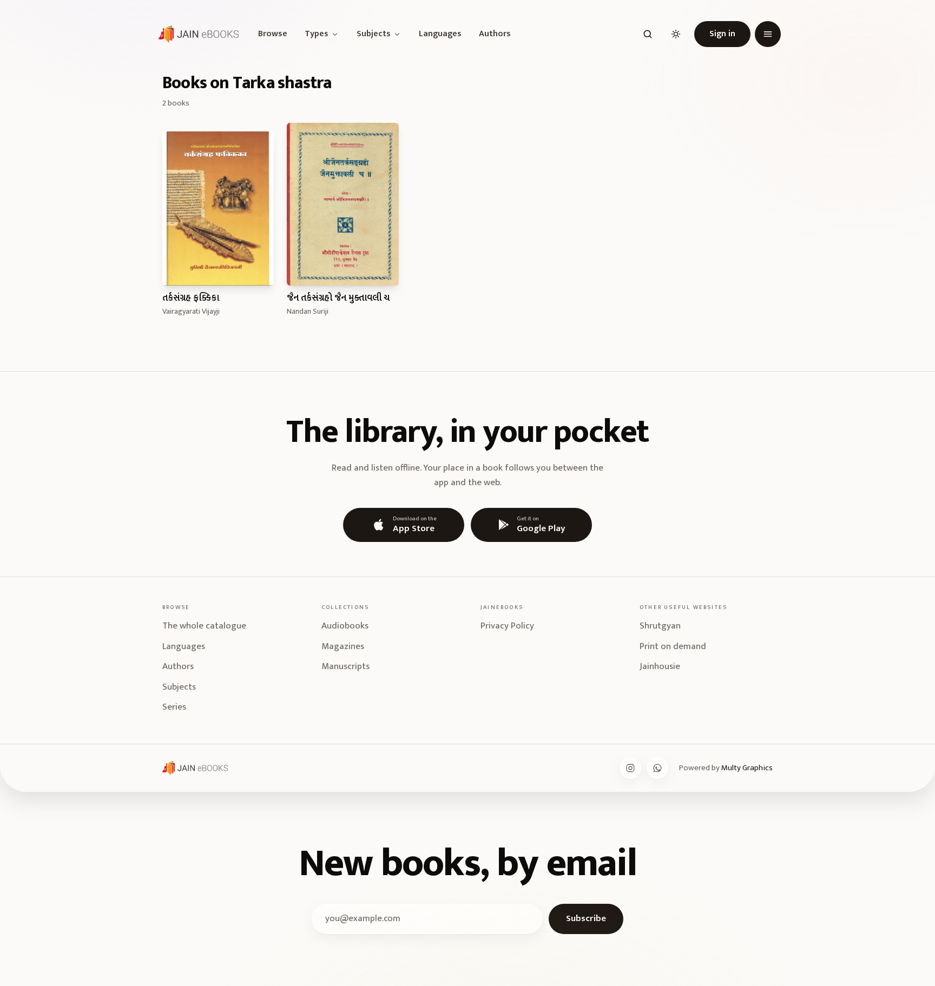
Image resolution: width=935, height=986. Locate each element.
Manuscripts (345, 666)
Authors (495, 34)
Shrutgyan (660, 625)
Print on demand (673, 646)
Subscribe (586, 918)
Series (174, 706)
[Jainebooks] (196, 34)
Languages (440, 34)
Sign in (722, 34)
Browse (272, 34)
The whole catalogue (204, 625)
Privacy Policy (507, 625)
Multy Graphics (747, 768)
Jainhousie (660, 666)
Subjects (374, 34)
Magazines (342, 646)
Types (316, 34)
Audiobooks (344, 625)
